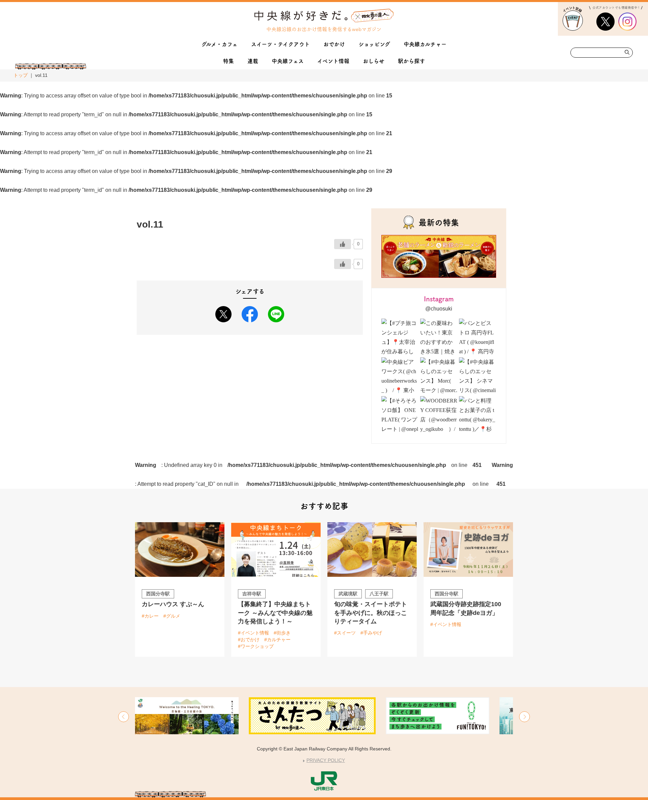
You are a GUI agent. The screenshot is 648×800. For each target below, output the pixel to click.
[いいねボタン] (342, 244)
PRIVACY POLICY (325, 760)
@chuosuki (438, 309)
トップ (21, 75)
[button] (123, 716)
